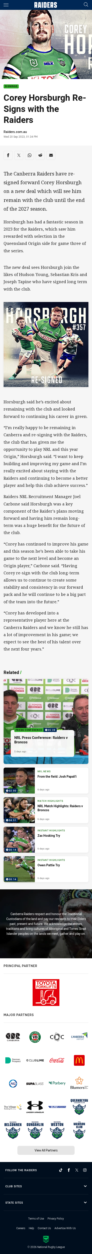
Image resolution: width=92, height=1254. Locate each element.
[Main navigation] (6, 4)
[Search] (86, 5)
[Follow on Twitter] (77, 1170)
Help (31, 1228)
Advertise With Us (65, 1228)
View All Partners (46, 1150)
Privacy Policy (56, 1218)
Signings (11, 86)
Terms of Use (36, 1218)
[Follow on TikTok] (61, 1170)
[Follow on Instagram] (85, 1170)
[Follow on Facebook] (69, 1170)
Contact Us (44, 1228)
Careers (20, 1228)
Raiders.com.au (15, 131)
